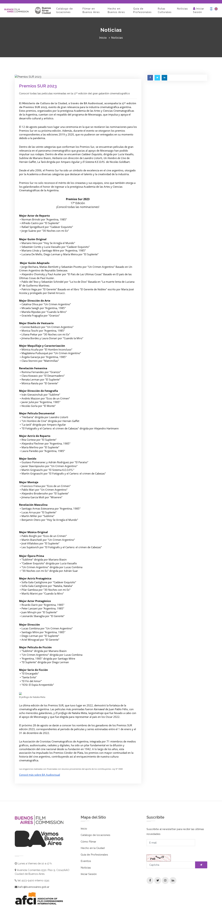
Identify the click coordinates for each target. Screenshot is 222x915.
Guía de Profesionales (142, 10)
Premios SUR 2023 (38, 85)
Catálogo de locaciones (64, 10)
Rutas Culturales (165, 10)
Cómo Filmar (88, 841)
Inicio (103, 37)
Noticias (182, 8)
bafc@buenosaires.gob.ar (33, 886)
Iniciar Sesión (198, 10)
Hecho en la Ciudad (93, 848)
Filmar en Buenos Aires (91, 10)
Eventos (86, 861)
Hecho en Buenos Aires (116, 10)
